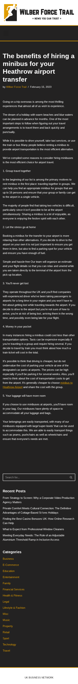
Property (8, 626)
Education (9, 570)
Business (8, 558)
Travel (6, 650)
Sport (6, 638)
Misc (6, 613)
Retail (6, 632)
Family (7, 583)
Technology (9, 644)
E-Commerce (11, 564)
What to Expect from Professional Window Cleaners (33, 529)
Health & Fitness (12, 595)
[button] (6, 33)
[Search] (71, 477)
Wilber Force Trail (16, 87)
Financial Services (13, 589)
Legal (6, 601)
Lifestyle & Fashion (14, 607)
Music (6, 619)
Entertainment (11, 577)
